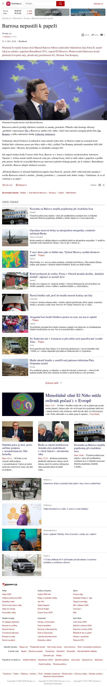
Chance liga (78, 594)
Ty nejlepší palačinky (10, 622)
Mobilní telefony (29, 660)
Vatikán (23, 193)
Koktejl (32, 324)
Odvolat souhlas (95, 674)
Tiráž (40, 674)
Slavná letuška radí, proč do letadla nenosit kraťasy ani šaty (61, 295)
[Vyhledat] (60, 3)
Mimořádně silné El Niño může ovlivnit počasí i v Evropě (73, 397)
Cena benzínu (70, 647)
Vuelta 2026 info (44, 594)
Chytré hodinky (44, 664)
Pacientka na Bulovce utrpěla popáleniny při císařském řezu (61, 208)
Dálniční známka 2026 (82, 625)
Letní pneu (75, 660)
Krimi (32, 345)
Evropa (32, 367)
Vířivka (59, 655)
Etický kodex (67, 674)
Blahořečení (71, 193)
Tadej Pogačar (43, 605)
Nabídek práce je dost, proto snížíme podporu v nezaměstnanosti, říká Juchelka (17, 449)
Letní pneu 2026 (80, 622)
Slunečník (61, 651)
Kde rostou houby (54, 647)
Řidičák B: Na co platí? (82, 633)
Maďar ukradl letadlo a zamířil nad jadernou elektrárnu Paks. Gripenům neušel (62, 361)
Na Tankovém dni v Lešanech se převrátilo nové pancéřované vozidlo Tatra (66, 340)
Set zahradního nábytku (87, 651)
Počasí (32, 259)
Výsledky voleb (8, 601)
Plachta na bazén (36, 651)
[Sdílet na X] (103, 185)
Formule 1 (77, 609)
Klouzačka (71, 651)
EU (26, 130)
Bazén (23, 651)
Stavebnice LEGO (45, 660)
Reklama (24, 674)
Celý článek (94, 414)
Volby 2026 (6, 594)
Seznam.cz (98, 4)
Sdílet (96, 35)
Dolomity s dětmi (44, 640)
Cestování (33, 299)
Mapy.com (23, 647)
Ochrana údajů (81, 674)
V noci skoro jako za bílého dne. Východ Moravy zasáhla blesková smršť (64, 253)
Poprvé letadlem (44, 625)
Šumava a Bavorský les (47, 629)
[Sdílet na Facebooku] (99, 185)
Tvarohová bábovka (10, 633)
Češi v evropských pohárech (89, 647)
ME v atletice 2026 (80, 605)
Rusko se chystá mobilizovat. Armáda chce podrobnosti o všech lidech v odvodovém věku (53, 449)
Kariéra (33, 674)
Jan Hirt (41, 601)
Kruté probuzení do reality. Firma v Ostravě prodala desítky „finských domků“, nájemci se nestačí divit (67, 275)
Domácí (32, 212)
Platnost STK (78, 640)
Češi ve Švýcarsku (45, 633)
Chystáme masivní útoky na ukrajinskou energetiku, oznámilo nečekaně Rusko (62, 232)
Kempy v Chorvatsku (46, 622)
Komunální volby (9, 612)
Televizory (98, 660)
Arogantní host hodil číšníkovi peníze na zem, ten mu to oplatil (63, 317)
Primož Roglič (43, 609)
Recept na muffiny (9, 625)
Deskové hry (87, 660)
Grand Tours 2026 (45, 612)
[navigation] (3, 4)
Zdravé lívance (8, 629)
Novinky (5, 33)
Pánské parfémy (59, 664)
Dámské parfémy (62, 660)
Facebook (7, 674)
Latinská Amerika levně (47, 636)
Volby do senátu (8, 609)
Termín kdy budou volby (12, 605)
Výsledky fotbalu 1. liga (82, 598)
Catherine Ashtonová (45, 134)
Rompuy (52, 193)
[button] (53, 90)
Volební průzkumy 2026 (12, 598)
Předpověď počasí (37, 647)
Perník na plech (8, 640)
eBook (87, 35)
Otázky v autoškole (81, 636)
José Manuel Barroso (37, 193)
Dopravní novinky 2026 (82, 629)
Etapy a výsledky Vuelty (47, 598)
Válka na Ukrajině (36, 237)
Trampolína (49, 651)
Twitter (16, 674)
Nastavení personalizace (53, 676)
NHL (75, 612)
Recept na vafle (8, 636)
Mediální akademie (52, 674)
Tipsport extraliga (80, 601)
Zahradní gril (48, 655)
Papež (61, 193)
